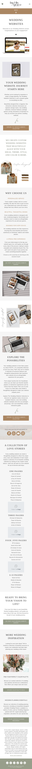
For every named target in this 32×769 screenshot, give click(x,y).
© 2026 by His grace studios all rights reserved (16, 767)
